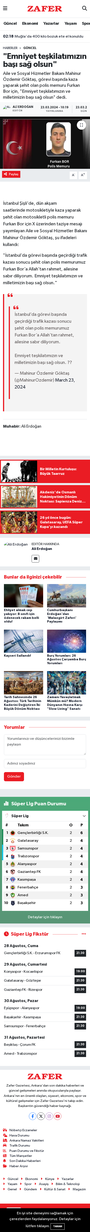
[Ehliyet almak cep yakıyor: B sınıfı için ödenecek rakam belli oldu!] (23, 596)
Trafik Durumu (19, 1145)
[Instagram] (49, 1116)
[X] (41, 1116)
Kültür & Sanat (55, 1189)
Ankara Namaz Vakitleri (26, 1140)
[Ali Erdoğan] (16, 544)
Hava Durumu (19, 1135)
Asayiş (44, 1184)
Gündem (30, 1189)
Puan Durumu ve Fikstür (26, 1151)
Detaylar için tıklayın (45, 917)
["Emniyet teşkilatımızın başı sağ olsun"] (45, 143)
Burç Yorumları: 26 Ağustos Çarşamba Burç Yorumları (66, 659)
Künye (49, 1179)
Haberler (10, 48)
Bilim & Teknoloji (68, 1184)
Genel (12, 1189)
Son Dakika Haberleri (25, 1161)
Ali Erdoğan (42, 549)
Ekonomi (30, 24)
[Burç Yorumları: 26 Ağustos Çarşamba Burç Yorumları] (66, 641)
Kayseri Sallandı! (17, 655)
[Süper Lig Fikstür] (84, 934)
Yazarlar (51, 24)
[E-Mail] (35, 559)
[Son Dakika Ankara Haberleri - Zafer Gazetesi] (44, 8)
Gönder (14, 777)
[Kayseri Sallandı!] (23, 641)
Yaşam (71, 24)
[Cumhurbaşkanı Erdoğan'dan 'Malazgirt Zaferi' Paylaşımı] (66, 596)
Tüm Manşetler (20, 1156)
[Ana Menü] (5, 9)
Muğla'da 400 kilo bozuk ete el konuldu (43, 36)
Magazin (79, 1189)
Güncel (10, 24)
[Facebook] (32, 1116)
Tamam (57, 1226)
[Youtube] (57, 1116)
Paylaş (13, 174)
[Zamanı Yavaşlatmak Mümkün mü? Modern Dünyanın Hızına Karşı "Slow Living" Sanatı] (66, 683)
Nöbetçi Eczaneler (23, 1130)
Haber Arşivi (18, 1166)
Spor (28, 1184)
